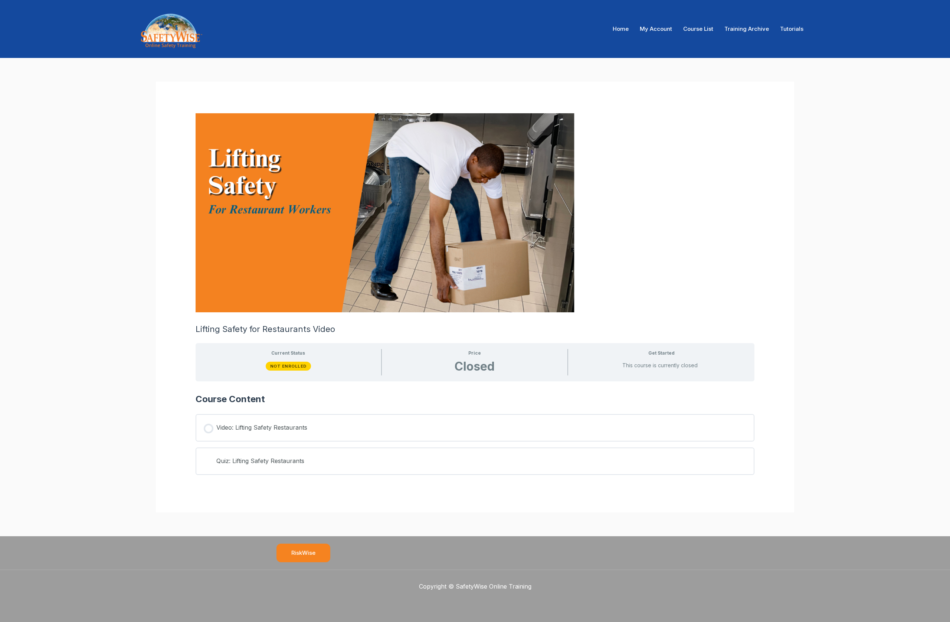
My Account (656, 28)
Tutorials (791, 28)
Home (621, 28)
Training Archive (746, 28)
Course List (698, 28)
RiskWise (303, 552)
